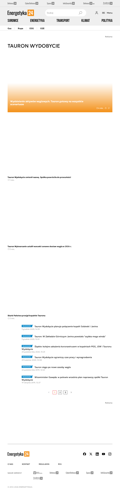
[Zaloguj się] (96, 12)
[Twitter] (91, 454)
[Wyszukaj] (80, 12)
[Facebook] (84, 454)
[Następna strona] (71, 392)
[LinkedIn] (97, 454)
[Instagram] (109, 454)
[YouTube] (103, 454)
